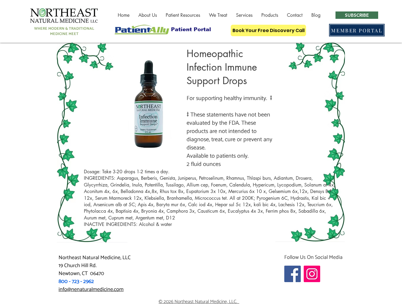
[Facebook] (292, 274)
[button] (147, 15)
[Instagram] (312, 274)
